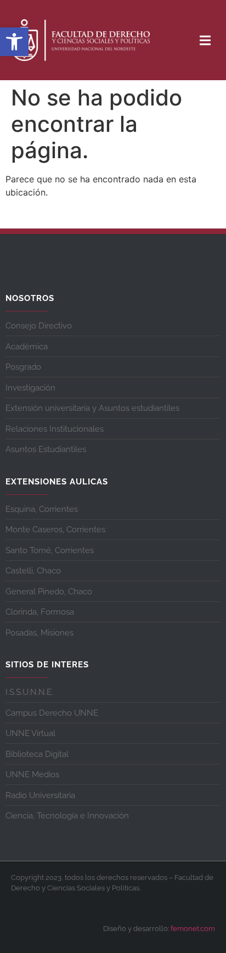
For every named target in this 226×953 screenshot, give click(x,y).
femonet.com (193, 928)
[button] (14, 41)
